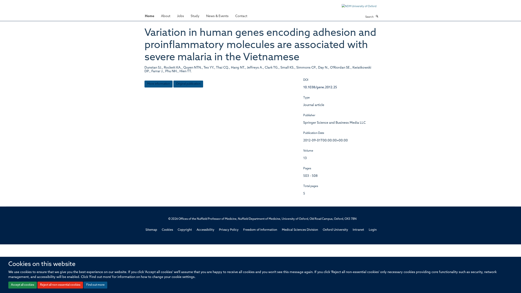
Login (373, 230)
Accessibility (205, 230)
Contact (241, 16)
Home (149, 16)
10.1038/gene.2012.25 (320, 87)
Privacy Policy (229, 230)
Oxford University (335, 230)
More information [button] (158, 83)
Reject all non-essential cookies (60, 284)
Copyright (185, 230)
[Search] (377, 16)
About (165, 16)
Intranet (358, 230)
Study (195, 16)
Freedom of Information (260, 230)
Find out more (95, 284)
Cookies (167, 230)
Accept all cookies (22, 284)
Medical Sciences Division (300, 230)
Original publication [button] (188, 83)
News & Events (217, 16)
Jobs (180, 16)
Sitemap (151, 230)
